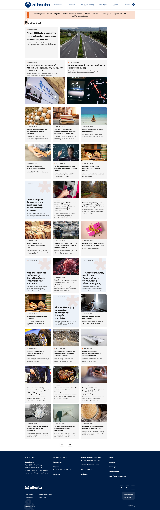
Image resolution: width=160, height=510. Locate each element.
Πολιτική (84, 474)
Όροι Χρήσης (29, 494)
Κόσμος (112, 457)
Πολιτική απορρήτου (45, 494)
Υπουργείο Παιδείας (87, 5)
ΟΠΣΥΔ (100, 460)
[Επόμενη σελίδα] (70, 444)
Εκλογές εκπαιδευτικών (41, 473)
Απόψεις (112, 462)
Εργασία (115, 5)
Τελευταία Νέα (57, 5)
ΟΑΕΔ (60, 469)
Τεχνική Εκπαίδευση (31, 470)
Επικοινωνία (29, 497)
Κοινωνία (127, 5)
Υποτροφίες (28, 473)
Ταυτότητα (42, 497)
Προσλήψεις (67, 469)
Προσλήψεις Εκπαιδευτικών (91, 457)
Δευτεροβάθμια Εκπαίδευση (33, 467)
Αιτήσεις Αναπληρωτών (88, 460)
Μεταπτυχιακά (86, 469)
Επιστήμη (112, 467)
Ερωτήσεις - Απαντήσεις (117, 476)
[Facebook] (122, 487)
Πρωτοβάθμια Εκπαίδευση (33, 465)
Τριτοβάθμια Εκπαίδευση (90, 465)
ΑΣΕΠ (55, 469)
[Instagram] (127, 487)
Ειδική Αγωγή (43, 470)
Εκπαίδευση (72, 5)
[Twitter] (133, 487)
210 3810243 (127, 497)
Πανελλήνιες (103, 5)
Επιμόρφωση (114, 471)
